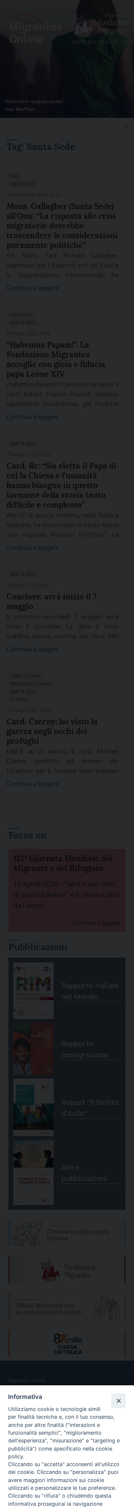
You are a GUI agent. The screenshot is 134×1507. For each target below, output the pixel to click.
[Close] (118, 1400)
